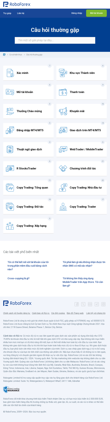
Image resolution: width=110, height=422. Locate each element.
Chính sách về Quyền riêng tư (17, 313)
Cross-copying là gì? (19, 278)
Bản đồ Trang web (75, 313)
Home (4, 55)
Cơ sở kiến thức (15, 55)
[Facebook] (77, 304)
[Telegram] (97, 304)
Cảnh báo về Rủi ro (41, 313)
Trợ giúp (7, 13)
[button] (76, 13)
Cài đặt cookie (58, 313)
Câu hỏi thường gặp (34, 55)
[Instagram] (103, 304)
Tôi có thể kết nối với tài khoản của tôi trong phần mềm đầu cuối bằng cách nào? (28, 266)
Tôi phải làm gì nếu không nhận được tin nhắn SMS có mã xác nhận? (84, 264)
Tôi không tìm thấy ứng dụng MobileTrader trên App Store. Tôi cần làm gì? (83, 282)
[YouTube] (90, 304)
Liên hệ (20, 13)
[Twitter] (83, 304)
